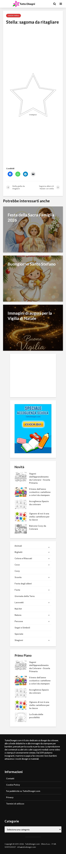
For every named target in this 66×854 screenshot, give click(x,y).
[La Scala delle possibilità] (21, 717)
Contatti (10, 778)
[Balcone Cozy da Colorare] (21, 528)
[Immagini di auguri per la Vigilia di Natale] (33, 327)
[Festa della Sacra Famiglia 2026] (33, 229)
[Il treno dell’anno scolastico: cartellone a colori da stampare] (21, 491)
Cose (17, 564)
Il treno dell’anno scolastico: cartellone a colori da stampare (39, 492)
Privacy (10, 797)
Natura (18, 615)
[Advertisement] (33, 48)
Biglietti (18, 552)
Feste (17, 589)
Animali (18, 545)
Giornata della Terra (25, 596)
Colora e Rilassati (23, 558)
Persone (19, 621)
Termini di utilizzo (15, 803)
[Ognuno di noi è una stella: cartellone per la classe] (21, 516)
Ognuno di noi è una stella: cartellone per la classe (39, 516)
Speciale (19, 634)
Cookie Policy (13, 784)
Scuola (18, 577)
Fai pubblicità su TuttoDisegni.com (23, 791)
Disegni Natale (13, 16)
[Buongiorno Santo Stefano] (33, 278)
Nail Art (18, 608)
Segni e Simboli (22, 627)
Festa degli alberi (23, 583)
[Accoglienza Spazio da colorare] (21, 504)
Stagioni (19, 640)
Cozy (17, 571)
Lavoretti (19, 602)
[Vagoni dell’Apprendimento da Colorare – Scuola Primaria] (21, 476)
